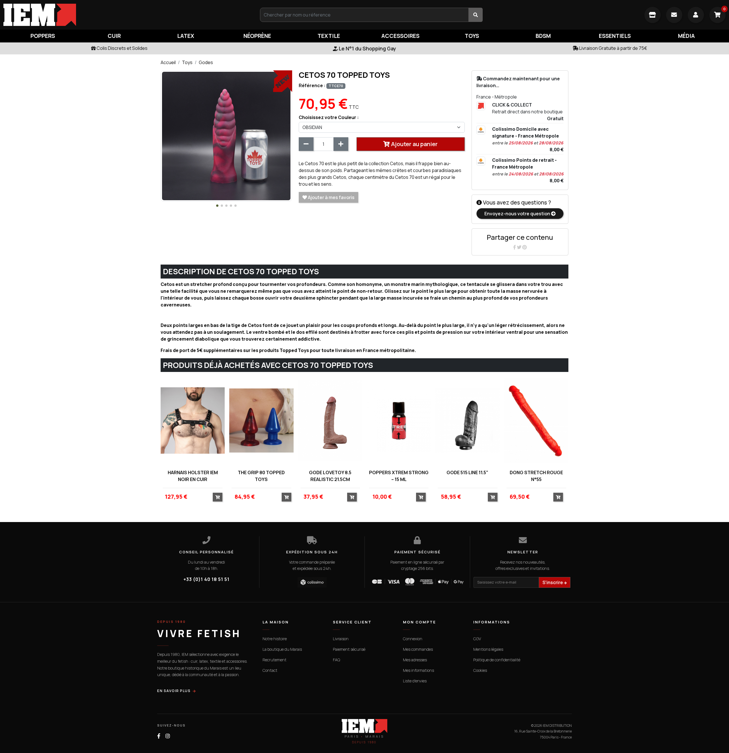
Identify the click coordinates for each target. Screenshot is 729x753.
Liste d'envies (415, 681)
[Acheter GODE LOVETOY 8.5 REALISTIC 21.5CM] (352, 497)
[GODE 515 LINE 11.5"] (467, 420)
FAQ (336, 659)
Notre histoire (275, 638)
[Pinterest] (524, 247)
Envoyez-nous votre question (517, 213)
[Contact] (674, 15)
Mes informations (418, 670)
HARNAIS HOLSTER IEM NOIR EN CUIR (193, 475)
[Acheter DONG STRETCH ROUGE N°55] (558, 497)
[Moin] (306, 144)
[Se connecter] (696, 15)
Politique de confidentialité (496, 659)
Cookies (480, 670)
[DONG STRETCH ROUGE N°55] (536, 420)
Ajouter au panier (414, 144)
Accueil (168, 62)
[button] (217, 205)
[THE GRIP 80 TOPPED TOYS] (261, 420)
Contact (270, 670)
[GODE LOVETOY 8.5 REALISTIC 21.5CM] (330, 420)
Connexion (412, 638)
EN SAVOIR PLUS (174, 690)
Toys (187, 62)
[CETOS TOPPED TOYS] (226, 135)
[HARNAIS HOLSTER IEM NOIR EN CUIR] (193, 420)
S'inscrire (553, 582)
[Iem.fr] (121, 14)
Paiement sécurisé (349, 649)
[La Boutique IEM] (652, 15)
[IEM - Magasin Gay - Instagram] (167, 736)
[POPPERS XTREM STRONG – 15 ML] (399, 420)
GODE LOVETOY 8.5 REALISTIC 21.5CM (330, 475)
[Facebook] (515, 247)
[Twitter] (519, 247)
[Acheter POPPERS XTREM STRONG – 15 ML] (421, 497)
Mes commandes (418, 649)
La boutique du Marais (282, 649)
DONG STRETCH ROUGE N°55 (536, 475)
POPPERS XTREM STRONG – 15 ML (399, 475)
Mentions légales (488, 649)
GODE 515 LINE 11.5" (467, 472)
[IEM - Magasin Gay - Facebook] (158, 736)
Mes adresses (415, 659)
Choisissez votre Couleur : (329, 117)
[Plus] (340, 144)
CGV (477, 638)
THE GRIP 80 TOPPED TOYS (261, 475)
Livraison (341, 638)
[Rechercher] (475, 15)
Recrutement (274, 659)
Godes (206, 62)
